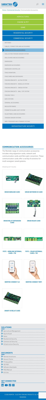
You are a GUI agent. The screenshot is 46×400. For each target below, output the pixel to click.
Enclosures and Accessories (14, 57)
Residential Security (10, 339)
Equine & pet (7, 333)
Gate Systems (9, 99)
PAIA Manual (7, 370)
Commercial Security (13, 10)
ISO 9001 (6, 364)
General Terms (8, 359)
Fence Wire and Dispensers (14, 76)
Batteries (8, 42)
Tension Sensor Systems (13, 117)
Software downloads (10, 367)
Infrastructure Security (11, 344)
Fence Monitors (10, 72)
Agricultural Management (11, 331)
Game (5, 336)
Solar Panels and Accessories (15, 114)
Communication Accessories (15, 50)
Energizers (8, 61)
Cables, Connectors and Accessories (17, 46)
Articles (6, 372)
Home (4, 10)
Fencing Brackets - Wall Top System (17, 91)
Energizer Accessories (12, 65)
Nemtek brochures (9, 356)
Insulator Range (10, 106)
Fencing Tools (9, 95)
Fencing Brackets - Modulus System (17, 84)
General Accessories (12, 102)
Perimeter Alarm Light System (15, 110)
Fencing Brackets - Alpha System (16, 80)
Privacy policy (7, 362)
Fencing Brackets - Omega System (16, 87)
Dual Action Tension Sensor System (17, 54)
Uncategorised (23, 131)
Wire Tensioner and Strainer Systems (17, 121)
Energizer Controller (12, 69)
